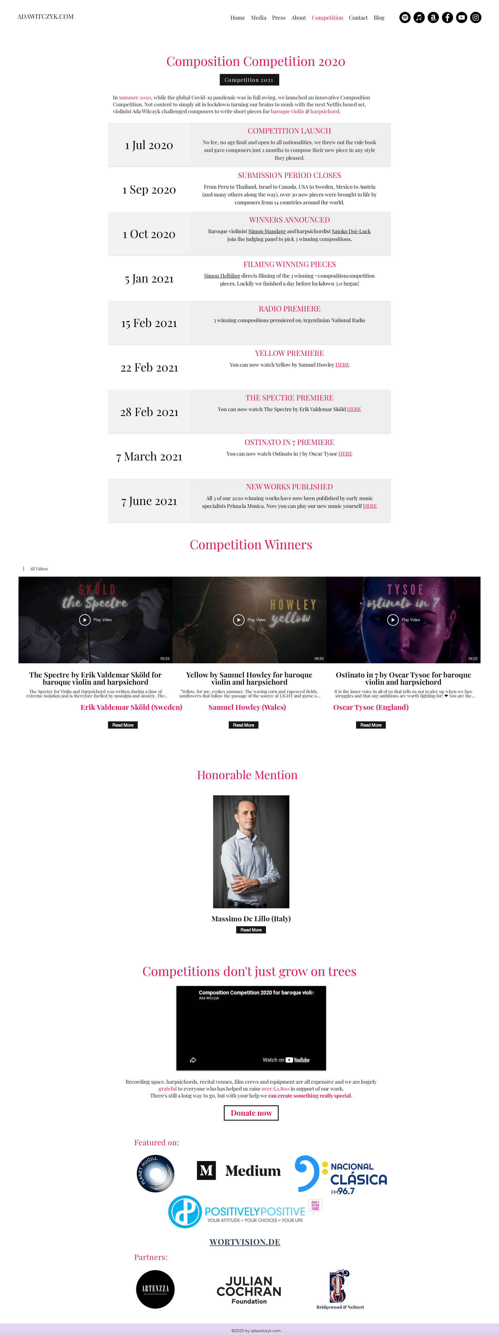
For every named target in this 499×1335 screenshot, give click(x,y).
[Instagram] (475, 17)
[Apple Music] (419, 17)
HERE (342, 364)
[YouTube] (461, 17)
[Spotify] (405, 17)
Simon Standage (267, 231)
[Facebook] (447, 17)
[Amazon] (433, 17)
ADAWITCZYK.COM (45, 16)
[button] (35, 569)
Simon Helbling (222, 275)
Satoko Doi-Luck (351, 231)
